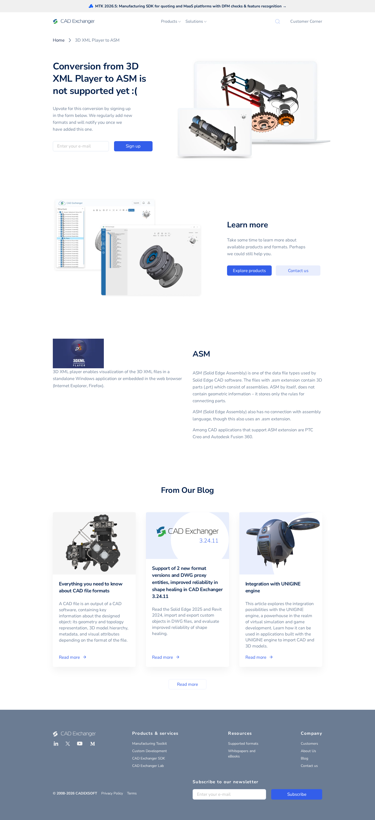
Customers (309, 743)
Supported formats (243, 743)
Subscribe (296, 794)
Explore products (249, 271)
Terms (132, 793)
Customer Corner (306, 21)
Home (59, 40)
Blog (304, 758)
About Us (308, 751)
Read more (187, 684)
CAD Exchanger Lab (148, 765)
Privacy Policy (112, 793)
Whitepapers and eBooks (241, 754)
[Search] (277, 21)
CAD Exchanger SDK (148, 758)
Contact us (298, 271)
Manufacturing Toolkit (149, 743)
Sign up (133, 146)
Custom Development (149, 751)
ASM (201, 354)
